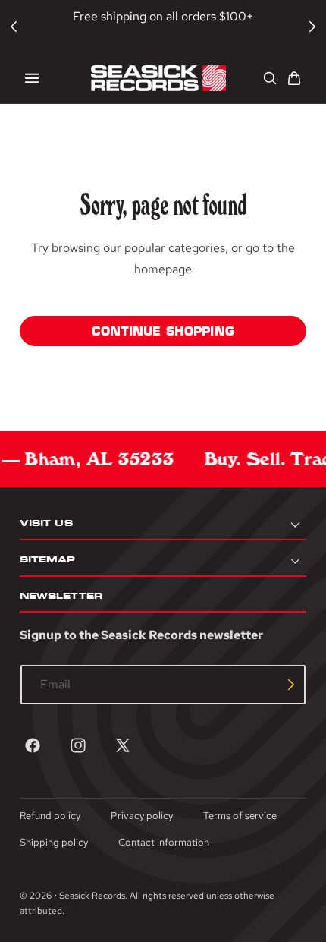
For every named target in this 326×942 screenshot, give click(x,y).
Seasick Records (92, 896)
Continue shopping (163, 331)
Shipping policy (54, 842)
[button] (32, 78)
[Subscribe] (291, 684)
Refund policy (50, 815)
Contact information (163, 842)
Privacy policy (142, 815)
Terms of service (240, 815)
